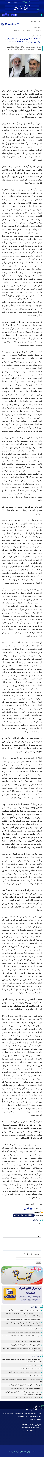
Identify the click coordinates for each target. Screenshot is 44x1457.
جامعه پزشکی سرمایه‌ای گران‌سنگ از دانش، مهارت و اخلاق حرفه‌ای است (23, 1319)
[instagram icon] (6, 15)
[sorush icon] (2, 15)
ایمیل (39, 1229)
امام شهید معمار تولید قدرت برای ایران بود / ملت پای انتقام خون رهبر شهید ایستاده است (22, 1337)
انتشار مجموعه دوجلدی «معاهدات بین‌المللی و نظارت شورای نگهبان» (24, 1372)
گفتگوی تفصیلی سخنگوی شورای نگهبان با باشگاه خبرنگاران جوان (25, 1345)
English (15, 2)
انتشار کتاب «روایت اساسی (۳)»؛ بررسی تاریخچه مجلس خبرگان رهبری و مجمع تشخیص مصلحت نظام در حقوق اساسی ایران (23, 1324)
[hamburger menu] (41, 15)
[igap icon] (15, 15)
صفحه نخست (37, 21)
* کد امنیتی (37, 1254)
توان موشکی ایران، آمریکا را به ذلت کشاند (30, 1368)
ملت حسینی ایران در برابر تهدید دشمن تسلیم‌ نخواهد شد (27, 1398)
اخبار (31, 21)
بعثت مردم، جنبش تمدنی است (33, 1329)
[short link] (24, 1215)
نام (39, 1223)
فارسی (9, 2)
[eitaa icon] (12, 15)
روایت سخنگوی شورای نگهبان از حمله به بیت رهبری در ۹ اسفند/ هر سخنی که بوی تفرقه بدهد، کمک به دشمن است (22, 1350)
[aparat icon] (9, 15)
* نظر (38, 1236)
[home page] (31, 6)
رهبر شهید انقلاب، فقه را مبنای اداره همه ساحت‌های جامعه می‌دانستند (24, 1332)
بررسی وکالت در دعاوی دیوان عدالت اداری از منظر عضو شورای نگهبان (24, 1310)
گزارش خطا (37, 1212)
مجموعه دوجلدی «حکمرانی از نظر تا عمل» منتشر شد (28, 1341)
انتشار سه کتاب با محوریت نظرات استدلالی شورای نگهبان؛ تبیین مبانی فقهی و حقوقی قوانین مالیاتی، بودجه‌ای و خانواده (23, 1315)
